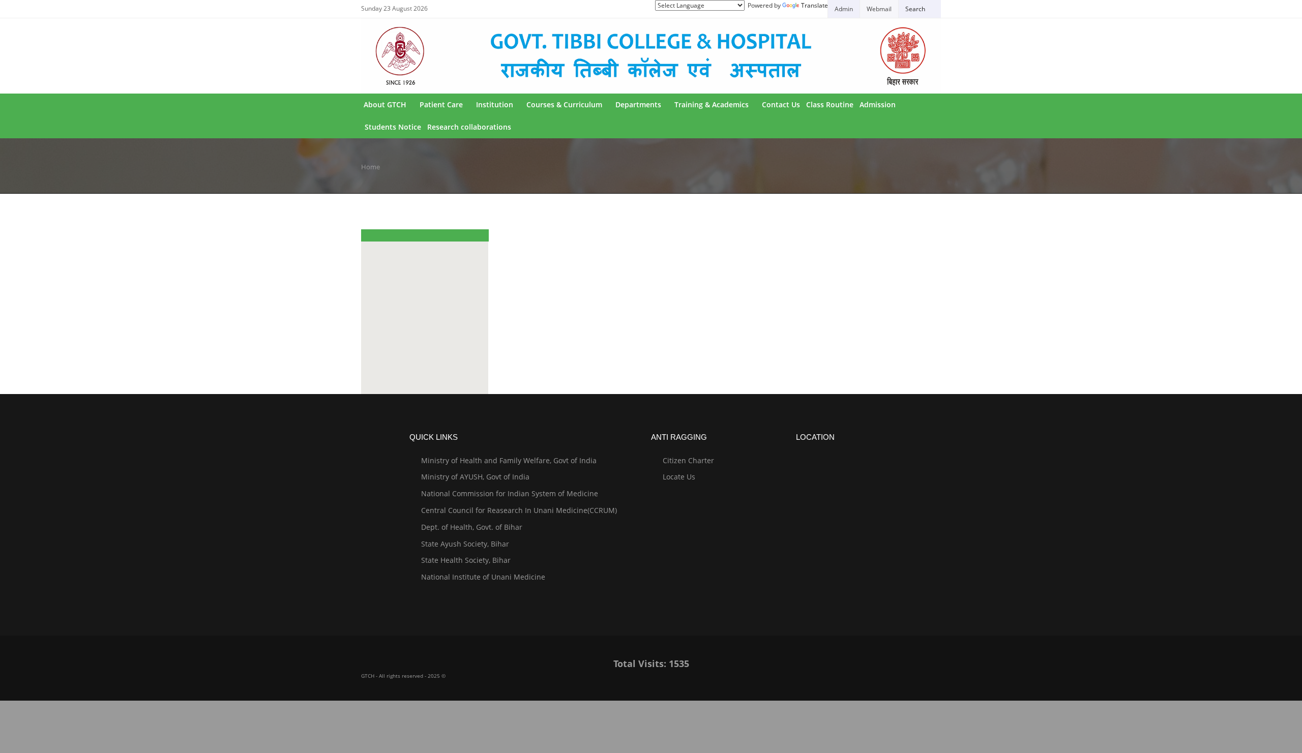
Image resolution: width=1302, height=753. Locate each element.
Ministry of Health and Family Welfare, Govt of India (509, 460)
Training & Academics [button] (711, 104)
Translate (814, 5)
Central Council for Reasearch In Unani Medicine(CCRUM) (519, 510)
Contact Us (781, 104)
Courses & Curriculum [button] (564, 104)
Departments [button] (638, 104)
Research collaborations (469, 127)
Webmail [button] (879, 9)
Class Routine (829, 104)
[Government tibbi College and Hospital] (651, 56)
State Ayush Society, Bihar (465, 544)
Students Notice (393, 127)
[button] (919, 9)
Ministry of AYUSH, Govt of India (475, 476)
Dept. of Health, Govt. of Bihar (471, 527)
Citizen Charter (688, 460)
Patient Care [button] (441, 104)
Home (370, 167)
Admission (878, 104)
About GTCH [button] (385, 104)
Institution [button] (494, 104)
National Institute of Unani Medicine (483, 577)
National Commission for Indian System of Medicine (509, 493)
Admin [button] (844, 9)
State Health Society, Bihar (466, 560)
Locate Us (679, 476)
